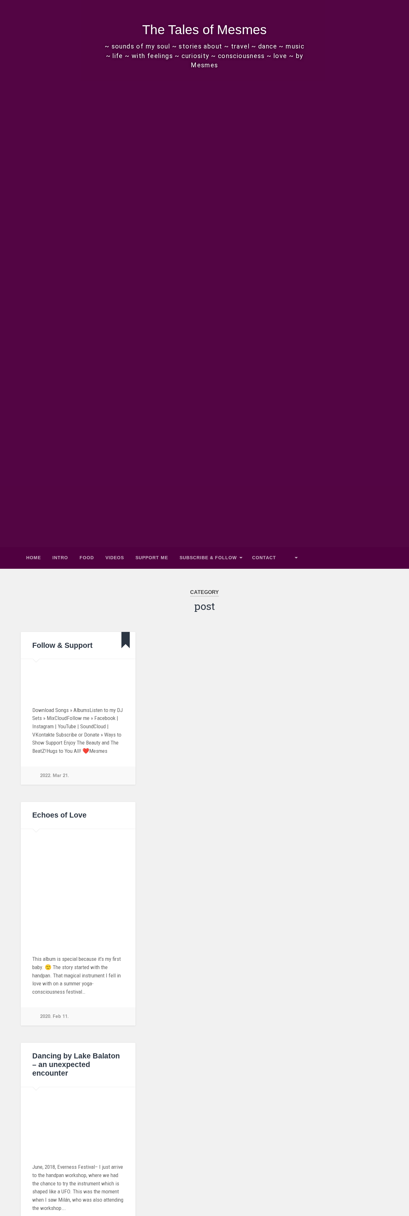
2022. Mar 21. (54, 775)
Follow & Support (62, 645)
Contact (264, 557)
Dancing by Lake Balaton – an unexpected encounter (76, 1064)
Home (33, 557)
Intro (60, 557)
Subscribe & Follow (208, 557)
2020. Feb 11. (54, 1016)
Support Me (151, 557)
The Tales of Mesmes (204, 29)
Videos (114, 557)
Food (87, 557)
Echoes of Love (59, 815)
